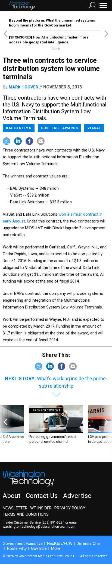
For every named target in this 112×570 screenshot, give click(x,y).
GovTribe (39, 548)
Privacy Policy (69, 508)
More (55, 548)
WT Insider (41, 508)
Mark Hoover (23, 87)
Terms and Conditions (26, 514)
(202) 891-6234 (53, 522)
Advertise (77, 496)
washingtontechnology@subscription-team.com (39, 527)
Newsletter (15, 508)
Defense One (88, 543)
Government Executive (23, 543)
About (11, 496)
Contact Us (42, 496)
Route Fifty (17, 548)
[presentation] (5, 429)
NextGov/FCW (59, 543)
